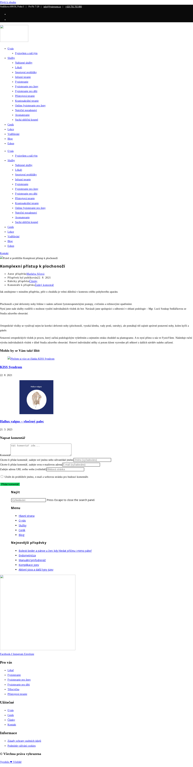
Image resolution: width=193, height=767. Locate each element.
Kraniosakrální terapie (27, 100)
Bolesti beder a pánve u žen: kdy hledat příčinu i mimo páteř (55, 550)
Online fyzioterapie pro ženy (30, 105)
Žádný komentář (44, 285)
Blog (10, 138)
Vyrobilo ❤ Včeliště (10, 762)
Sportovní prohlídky (26, 72)
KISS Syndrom (11, 367)
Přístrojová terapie (25, 96)
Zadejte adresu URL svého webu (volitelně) (23, 469)
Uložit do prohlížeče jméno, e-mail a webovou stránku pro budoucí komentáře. (47, 476)
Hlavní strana (26, 516)
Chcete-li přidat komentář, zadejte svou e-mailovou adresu (31, 464)
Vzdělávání (13, 134)
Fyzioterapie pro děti (26, 91)
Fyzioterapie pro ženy (26, 86)
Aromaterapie (22, 115)
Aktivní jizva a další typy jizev (36, 569)
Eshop (11, 143)
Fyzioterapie (21, 81)
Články (33, 281)
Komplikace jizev (29, 565)
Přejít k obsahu (8, 2)
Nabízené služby (23, 62)
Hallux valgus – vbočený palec (22, 421)
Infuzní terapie (23, 77)
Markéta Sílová (35, 273)
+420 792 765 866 (73, 6)
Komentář (5, 455)
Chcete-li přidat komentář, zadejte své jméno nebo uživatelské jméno (36, 460)
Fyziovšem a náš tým (26, 53)
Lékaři (18, 67)
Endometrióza (27, 555)
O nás (11, 48)
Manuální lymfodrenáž (32, 560)
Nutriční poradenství (26, 110)
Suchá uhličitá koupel (26, 119)
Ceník (11, 124)
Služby (11, 58)
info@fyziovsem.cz (52, 6)
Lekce (11, 129)
